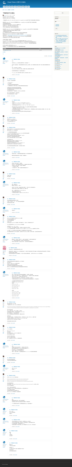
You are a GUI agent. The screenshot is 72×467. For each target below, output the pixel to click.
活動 (6, 6)
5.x (3, 53)
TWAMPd (18, 6)
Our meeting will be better (58, 64)
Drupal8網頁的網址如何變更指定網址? (61, 35)
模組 (12, 6)
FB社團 (23, 6)
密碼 (56, 21)
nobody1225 (4, 411)
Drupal (7, 464)
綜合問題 (12, 9)
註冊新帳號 (57, 24)
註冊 (18, 74)
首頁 (3, 9)
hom (5, 15)
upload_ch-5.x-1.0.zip (7, 50)
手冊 (9, 6)
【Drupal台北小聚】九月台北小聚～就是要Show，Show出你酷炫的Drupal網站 (62, 39)
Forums (6, 9)
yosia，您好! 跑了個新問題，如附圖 (60, 62)
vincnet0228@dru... (6, 60)
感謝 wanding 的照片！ (58, 68)
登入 (28, 6)
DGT (26, 6)
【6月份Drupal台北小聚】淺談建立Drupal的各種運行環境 (61, 42)
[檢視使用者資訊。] (4, 59)
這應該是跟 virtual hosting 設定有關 (60, 48)
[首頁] (4, 3)
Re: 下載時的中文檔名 (16, 59)
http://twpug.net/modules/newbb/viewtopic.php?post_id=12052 (17, 35)
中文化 (15, 6)
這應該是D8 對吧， (58, 60)
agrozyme (4, 250)
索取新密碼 (57, 25)
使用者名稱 (57, 18)
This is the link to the (58, 66)
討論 (4, 6)
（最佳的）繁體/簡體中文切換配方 (61, 40)
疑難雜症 (9, 9)
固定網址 (4, 63)
